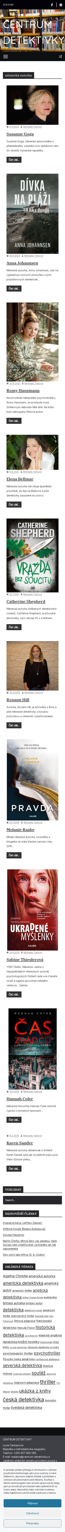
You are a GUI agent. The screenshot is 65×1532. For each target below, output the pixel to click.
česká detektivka (23, 1399)
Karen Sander (19, 1142)
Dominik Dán (42, 1316)
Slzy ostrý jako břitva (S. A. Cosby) (24, 1254)
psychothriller (47, 1353)
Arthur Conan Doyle (32, 1297)
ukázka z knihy (35, 1391)
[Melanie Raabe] (32, 779)
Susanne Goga (20, 133)
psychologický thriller (18, 1353)
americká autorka (42, 1276)
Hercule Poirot (26, 1327)
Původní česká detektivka (19, 1359)
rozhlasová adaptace (47, 1359)
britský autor (34, 1303)
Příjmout (32, 1503)
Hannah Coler (19, 1098)
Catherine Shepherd (25, 601)
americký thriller (22, 1290)
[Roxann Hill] (32, 666)
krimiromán (46, 1342)
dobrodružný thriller (22, 1316)
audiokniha (50, 1297)
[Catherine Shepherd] (32, 555)
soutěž (39, 1373)
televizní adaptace (26, 1382)
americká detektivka (23, 1283)
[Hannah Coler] (32, 1049)
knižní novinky (29, 1342)
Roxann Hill (17, 699)
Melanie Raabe (20, 829)
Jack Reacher (31, 1336)
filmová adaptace (24, 1320)
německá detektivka (38, 1347)
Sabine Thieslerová (24, 959)
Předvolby (32, 1523)
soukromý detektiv (22, 1374)
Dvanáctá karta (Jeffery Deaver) (22, 1222)
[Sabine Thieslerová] (32, 910)
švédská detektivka (26, 1407)
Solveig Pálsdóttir (13, 1234)
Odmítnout (32, 1513)
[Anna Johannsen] (32, 214)
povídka (54, 1347)
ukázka (14, 1391)
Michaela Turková (32, 126)
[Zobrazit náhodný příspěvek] (60, 56)
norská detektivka (18, 1347)
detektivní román (33, 1310)
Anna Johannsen (22, 262)
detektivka (13, 1309)
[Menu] (5, 56)
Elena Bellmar (19, 478)
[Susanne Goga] (32, 105)
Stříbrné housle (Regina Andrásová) (24, 1228)
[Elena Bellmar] (32, 452)
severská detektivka (22, 1365)
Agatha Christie (15, 1276)
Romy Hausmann (23, 390)
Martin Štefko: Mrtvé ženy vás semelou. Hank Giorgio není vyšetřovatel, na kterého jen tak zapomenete (30, 1244)
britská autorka (14, 1303)
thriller (48, 1382)
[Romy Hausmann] (32, 341)
